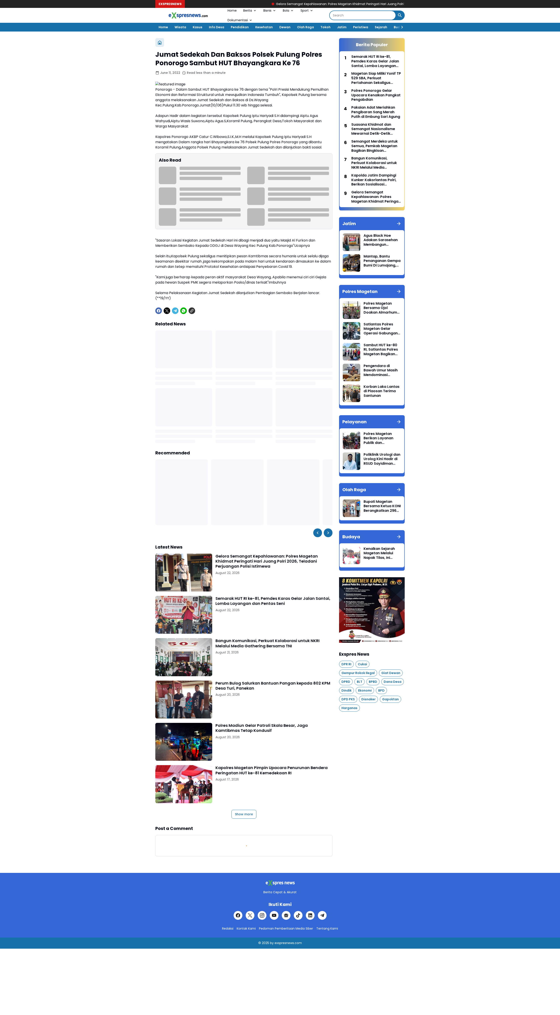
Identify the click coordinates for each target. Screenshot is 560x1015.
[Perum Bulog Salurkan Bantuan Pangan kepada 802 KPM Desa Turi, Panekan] (183, 699)
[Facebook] (158, 310)
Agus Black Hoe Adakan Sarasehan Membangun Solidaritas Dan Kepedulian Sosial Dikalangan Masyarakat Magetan (381, 240)
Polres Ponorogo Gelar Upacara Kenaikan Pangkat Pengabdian (376, 95)
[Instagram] (262, 915)
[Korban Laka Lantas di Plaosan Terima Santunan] (351, 393)
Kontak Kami (246, 928)
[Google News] (286, 915)
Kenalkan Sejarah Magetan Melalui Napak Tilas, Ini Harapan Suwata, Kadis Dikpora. (379, 553)
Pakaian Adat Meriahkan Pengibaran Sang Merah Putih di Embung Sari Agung (375, 112)
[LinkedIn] (310, 915)
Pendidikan (240, 27)
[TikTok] (298, 915)
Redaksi (227, 928)
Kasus (197, 27)
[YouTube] (274, 915)
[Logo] (280, 883)
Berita (247, 10)
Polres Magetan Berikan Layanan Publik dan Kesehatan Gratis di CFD (381, 438)
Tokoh (325, 27)
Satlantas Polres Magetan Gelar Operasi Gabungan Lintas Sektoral (381, 329)
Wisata (180, 27)
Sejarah (381, 27)
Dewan (284, 27)
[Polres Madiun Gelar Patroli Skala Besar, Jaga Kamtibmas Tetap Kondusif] (183, 742)
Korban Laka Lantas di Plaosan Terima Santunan (381, 391)
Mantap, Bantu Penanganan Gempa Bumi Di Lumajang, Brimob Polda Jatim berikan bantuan (382, 261)
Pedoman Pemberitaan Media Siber (286, 928)
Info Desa (216, 27)
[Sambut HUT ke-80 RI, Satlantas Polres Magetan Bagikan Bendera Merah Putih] (351, 351)
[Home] (159, 42)
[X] (167, 310)
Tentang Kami (327, 928)
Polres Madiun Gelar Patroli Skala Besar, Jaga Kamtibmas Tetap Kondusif (261, 728)
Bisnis (267, 10)
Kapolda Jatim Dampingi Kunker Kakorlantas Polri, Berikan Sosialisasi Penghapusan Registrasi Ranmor (373, 180)
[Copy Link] (192, 310)
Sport (305, 10)
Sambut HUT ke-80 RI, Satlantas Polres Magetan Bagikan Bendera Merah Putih (382, 350)
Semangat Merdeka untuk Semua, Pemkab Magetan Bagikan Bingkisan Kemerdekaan (374, 146)
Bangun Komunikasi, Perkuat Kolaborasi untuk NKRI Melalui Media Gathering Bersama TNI (267, 643)
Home (232, 10)
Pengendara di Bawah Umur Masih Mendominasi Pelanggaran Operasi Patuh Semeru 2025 (381, 370)
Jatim (341, 27)
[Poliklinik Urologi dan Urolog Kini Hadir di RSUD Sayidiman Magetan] (351, 461)
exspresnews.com (288, 943)
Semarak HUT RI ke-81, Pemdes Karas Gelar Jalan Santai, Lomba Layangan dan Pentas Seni (272, 601)
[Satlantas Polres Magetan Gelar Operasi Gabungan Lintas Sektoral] (351, 331)
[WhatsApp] (183, 310)
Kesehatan (264, 27)
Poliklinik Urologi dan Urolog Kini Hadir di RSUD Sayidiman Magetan (382, 459)
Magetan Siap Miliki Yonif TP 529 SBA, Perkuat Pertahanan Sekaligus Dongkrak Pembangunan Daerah (376, 78)
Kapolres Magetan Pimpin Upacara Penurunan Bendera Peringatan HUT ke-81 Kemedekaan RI (271, 770)
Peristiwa (360, 27)
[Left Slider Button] (317, 532)
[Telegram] (175, 310)
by (272, 943)
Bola (286, 10)
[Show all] (398, 223)
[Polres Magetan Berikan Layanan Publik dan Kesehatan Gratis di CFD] (351, 440)
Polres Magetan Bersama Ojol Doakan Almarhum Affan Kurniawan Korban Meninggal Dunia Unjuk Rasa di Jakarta (381, 308)
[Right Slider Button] (400, 27)
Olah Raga (305, 27)
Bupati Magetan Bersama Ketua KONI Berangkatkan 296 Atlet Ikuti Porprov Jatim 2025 (382, 506)
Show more (244, 814)
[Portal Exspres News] (188, 15)
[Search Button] (400, 15)
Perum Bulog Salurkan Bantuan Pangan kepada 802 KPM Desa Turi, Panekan (272, 686)
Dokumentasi (238, 20)
